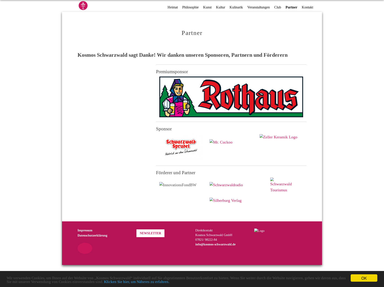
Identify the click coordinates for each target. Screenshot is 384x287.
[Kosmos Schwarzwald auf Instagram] (84, 248)
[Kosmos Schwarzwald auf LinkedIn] (89, 248)
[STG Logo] (281, 185)
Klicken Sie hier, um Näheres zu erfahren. (136, 282)
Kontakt (307, 7)
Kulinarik (236, 7)
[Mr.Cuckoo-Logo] (221, 139)
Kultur (220, 7)
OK (364, 278)
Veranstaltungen (258, 7)
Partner (291, 7)
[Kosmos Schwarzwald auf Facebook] (80, 248)
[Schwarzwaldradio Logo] (226, 182)
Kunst (207, 7)
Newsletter (150, 233)
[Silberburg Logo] (226, 198)
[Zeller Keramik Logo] (278, 136)
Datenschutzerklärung (92, 235)
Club (277, 7)
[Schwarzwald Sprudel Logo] (181, 147)
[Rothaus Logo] (231, 96)
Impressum (85, 230)
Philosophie (190, 7)
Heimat (173, 7)
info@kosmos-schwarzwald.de (215, 244)
